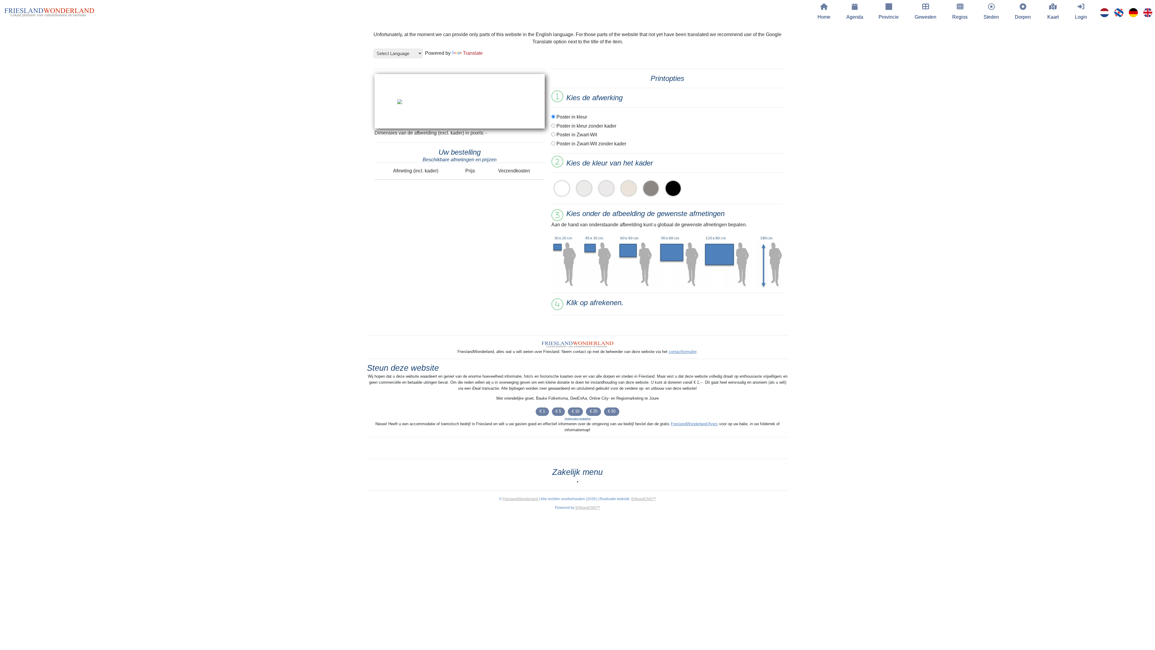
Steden (991, 17)
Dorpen (1023, 17)
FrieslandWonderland (520, 499)
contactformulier (683, 351)
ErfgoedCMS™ (643, 499)
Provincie (889, 17)
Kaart (1053, 17)
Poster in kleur (571, 116)
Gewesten (925, 17)
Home (824, 17)
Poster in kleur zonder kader (585, 125)
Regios (960, 17)
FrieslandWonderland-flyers (694, 424)
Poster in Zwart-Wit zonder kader (590, 143)
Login (1081, 17)
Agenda (854, 17)
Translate (473, 53)
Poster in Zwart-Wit (576, 134)
